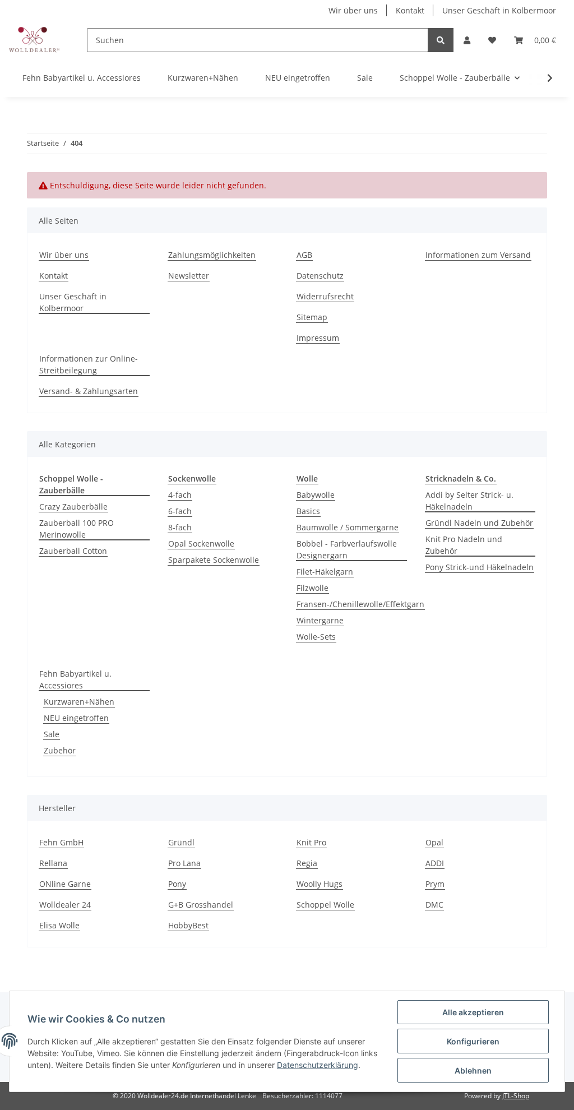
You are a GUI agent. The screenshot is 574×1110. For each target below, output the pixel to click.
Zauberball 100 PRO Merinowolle (76, 528)
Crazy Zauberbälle (73, 506)
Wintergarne (320, 620)
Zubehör (60, 750)
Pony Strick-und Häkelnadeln (479, 567)
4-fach (180, 494)
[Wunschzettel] (492, 40)
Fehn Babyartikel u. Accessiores (75, 679)
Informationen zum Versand (478, 254)
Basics (308, 511)
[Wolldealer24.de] (34, 40)
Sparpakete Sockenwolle (213, 559)
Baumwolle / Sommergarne (348, 527)
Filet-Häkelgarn (325, 571)
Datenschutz (320, 275)
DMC (434, 904)
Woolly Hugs (319, 883)
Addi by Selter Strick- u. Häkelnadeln (469, 500)
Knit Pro (311, 842)
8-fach (180, 527)
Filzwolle (312, 587)
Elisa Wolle (59, 925)
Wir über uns (353, 10)
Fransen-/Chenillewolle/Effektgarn (360, 604)
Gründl (181, 842)
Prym (435, 883)
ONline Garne (65, 883)
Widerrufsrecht (325, 296)
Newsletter (188, 275)
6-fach (180, 511)
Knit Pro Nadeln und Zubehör (463, 545)
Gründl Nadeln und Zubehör (479, 522)
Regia (307, 863)
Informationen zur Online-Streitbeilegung (88, 364)
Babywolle (316, 494)
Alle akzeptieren (473, 1012)
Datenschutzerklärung (317, 1065)
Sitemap (312, 317)
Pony (177, 883)
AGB (304, 254)
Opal (434, 842)
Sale (51, 734)
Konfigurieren (473, 1041)
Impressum (318, 337)
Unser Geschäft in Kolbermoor (499, 10)
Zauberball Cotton (73, 550)
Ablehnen (473, 1070)
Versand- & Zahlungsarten (88, 391)
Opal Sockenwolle (201, 543)
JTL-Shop (515, 1095)
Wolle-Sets (316, 636)
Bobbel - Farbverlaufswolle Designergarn (347, 549)
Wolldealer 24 (65, 904)
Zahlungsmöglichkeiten (212, 254)
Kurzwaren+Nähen (79, 701)
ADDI (434, 863)
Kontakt (410, 10)
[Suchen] (440, 40)
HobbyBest (188, 925)
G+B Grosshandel (200, 904)
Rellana (53, 863)
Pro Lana (184, 863)
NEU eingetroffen (76, 718)
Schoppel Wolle (325, 904)
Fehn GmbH (61, 842)
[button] (467, 40)
